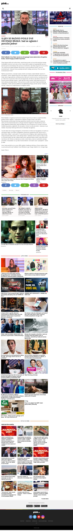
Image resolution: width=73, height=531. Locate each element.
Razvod (17, 190)
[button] (3, 203)
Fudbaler (5, 190)
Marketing (28, 521)
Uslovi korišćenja (43, 521)
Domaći (3, 36)
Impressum (34, 521)
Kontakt (22, 521)
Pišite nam (50, 521)
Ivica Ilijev (11, 190)
